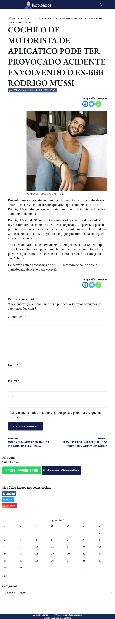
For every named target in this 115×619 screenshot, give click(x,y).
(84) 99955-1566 (23, 470)
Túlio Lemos (19, 90)
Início (11, 18)
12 (52, 546)
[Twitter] (92, 104)
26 (52, 560)
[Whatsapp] (98, 104)
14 (84, 546)
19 (52, 553)
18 (36, 553)
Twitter (9, 499)
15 (100, 546)
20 (68, 553)
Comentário (17, 317)
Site (10, 397)
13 (68, 546)
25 (36, 560)
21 (84, 553)
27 (68, 560)
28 (84, 560)
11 (36, 546)
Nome (13, 365)
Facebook (10, 493)
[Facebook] (85, 104)
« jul (4, 576)
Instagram (10, 505)
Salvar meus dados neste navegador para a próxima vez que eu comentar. (56, 415)
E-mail (13, 381)
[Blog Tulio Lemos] (38, 4)
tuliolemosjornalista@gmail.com (62, 470)
